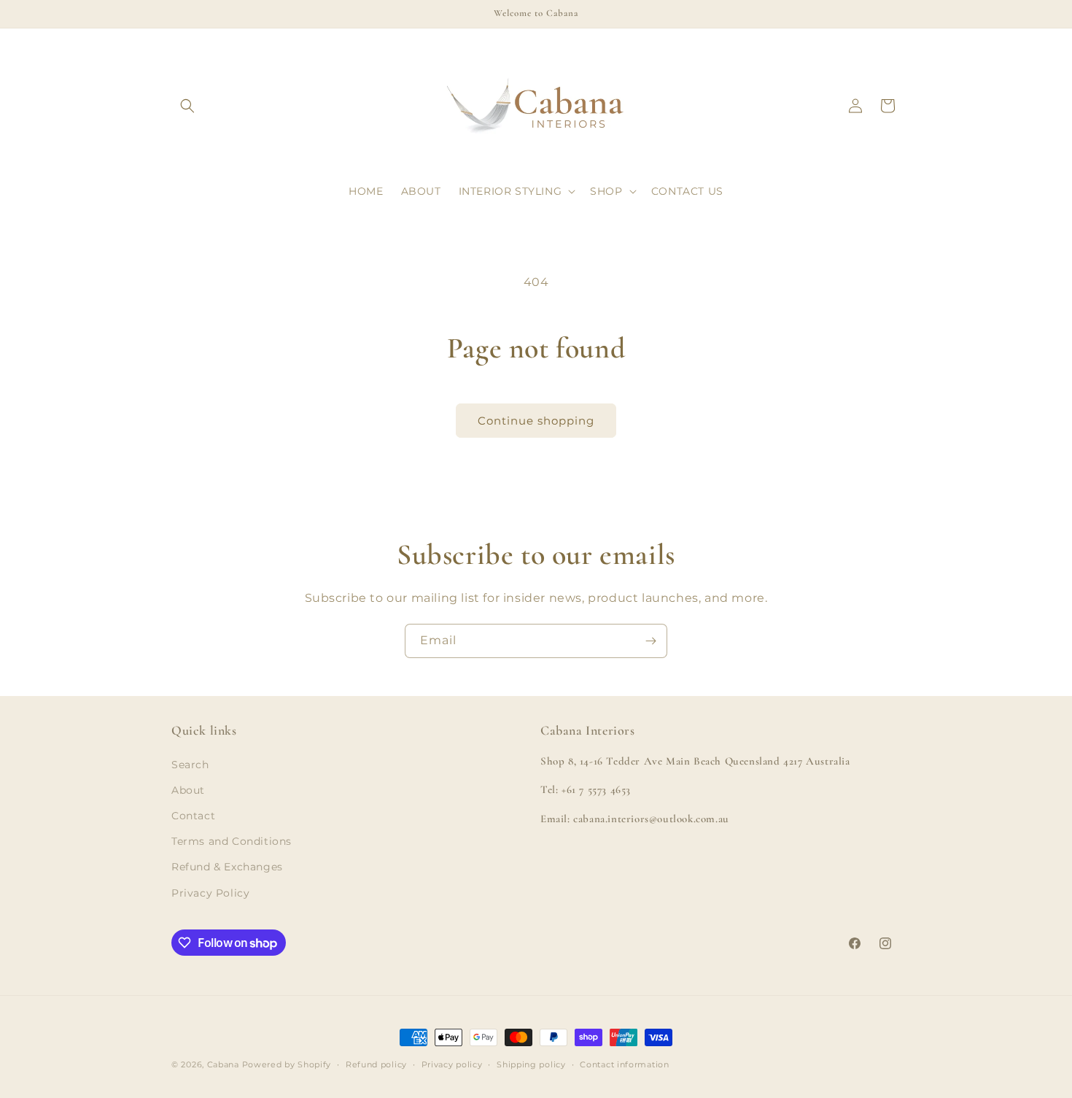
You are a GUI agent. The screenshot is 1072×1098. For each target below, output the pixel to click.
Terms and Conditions (231, 841)
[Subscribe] (650, 641)
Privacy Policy (210, 893)
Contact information (624, 1064)
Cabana (223, 1064)
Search (190, 764)
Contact (193, 815)
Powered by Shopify (287, 1064)
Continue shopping (536, 421)
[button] (187, 106)
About (188, 790)
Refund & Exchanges (227, 866)
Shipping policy (531, 1064)
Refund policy (376, 1064)
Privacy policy (452, 1064)
